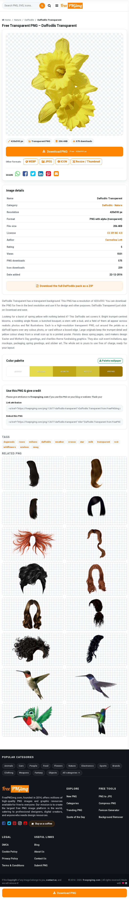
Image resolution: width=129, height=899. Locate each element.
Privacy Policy (10, 858)
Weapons (24, 772)
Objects (53, 772)
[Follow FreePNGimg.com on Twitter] (9, 823)
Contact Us (40, 858)
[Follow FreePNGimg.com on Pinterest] (14, 823)
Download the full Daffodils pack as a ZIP (66, 286)
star (82, 442)
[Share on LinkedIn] (40, 175)
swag (35, 447)
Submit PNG (41, 865)
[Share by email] (56, 175)
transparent (103, 442)
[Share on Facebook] (25, 175)
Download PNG (67, 151)
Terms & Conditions (13, 865)
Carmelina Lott (113, 240)
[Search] (42, 6)
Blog (36, 845)
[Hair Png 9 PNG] (33, 543)
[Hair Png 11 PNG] (33, 473)
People (33, 766)
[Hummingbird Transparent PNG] (96, 719)
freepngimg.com (91, 880)
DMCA (5, 845)
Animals (8, 766)
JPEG (48, 161)
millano (33, 442)
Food (45, 766)
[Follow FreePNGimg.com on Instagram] (20, 823)
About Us (39, 851)
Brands (116, 766)
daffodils (46, 442)
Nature (118, 205)
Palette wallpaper (111, 360)
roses (22, 442)
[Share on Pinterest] (48, 175)
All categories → (71, 772)
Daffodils (107, 205)
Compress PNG (107, 803)
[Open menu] (56, 5)
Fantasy (39, 772)
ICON (63, 161)
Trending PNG (74, 810)
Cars (21, 766)
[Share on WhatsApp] (17, 175)
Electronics (87, 766)
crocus (72, 442)
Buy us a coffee (43, 823)
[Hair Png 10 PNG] (96, 473)
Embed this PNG (14, 416)
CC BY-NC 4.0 (114, 233)
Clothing (8, 772)
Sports (103, 766)
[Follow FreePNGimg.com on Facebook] (4, 823)
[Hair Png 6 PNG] (96, 578)
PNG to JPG (105, 796)
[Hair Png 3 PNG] (33, 649)
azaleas (24, 447)
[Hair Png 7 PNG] (33, 578)
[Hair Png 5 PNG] (33, 614)
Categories (73, 803)
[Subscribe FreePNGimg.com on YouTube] (25, 823)
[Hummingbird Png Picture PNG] (96, 684)
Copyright (12, 880)
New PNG (72, 796)
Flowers (58, 766)
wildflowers (10, 447)
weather (59, 442)
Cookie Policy (9, 851)
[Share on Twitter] (33, 175)
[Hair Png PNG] (96, 508)
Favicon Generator (109, 810)
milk (90, 442)
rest (116, 442)
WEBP (32, 161)
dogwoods (9, 442)
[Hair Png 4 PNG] (96, 614)
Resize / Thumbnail (87, 161)
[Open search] (49, 5)
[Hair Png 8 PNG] (96, 543)
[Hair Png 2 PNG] (96, 649)
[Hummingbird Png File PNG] (33, 684)
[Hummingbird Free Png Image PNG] (33, 719)
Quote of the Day (76, 817)
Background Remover (111, 817)
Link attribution (14, 402)
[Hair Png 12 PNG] (33, 508)
